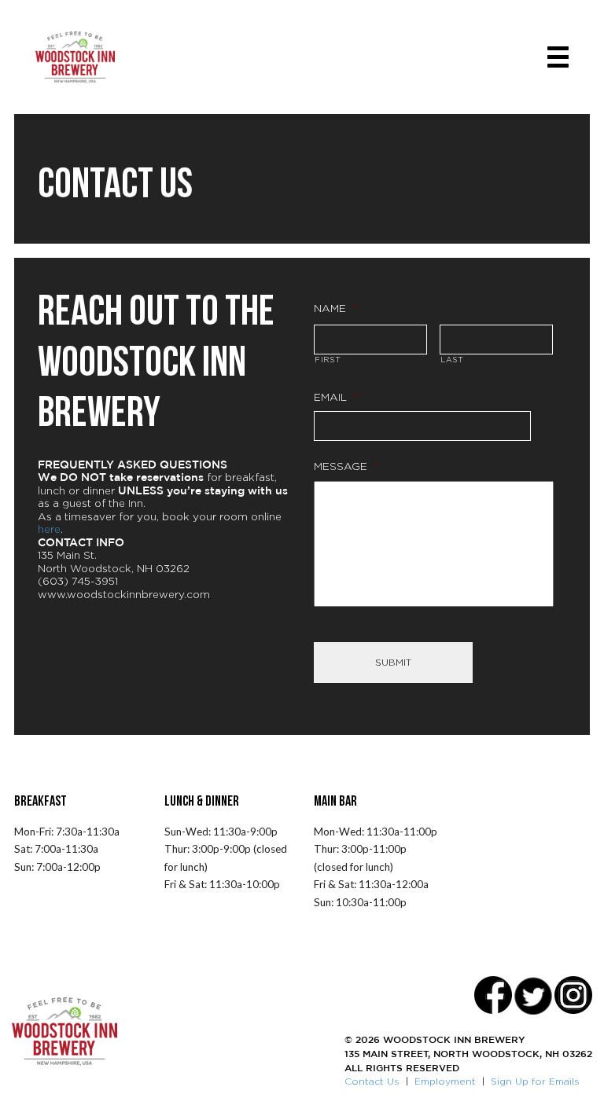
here (49, 528)
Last (452, 359)
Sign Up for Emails (535, 1081)
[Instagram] (573, 995)
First (328, 359)
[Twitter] (533, 995)
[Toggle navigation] (558, 57)
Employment (445, 1081)
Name (336, 308)
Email (336, 396)
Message (346, 466)
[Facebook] (493, 995)
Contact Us (372, 1081)
